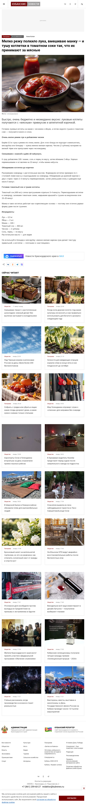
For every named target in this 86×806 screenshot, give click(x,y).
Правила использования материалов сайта (73, 761)
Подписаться (16, 256)
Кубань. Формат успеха (53, 765)
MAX (61, 256)
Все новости (6, 743)
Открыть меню (4, 4)
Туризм (26, 754)
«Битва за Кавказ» (51, 746)
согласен (71, 798)
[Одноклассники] (12, 264)
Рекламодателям (72, 755)
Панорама (6, 36)
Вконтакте (65, 4)
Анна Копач (30, 36)
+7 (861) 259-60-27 (31, 786)
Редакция (69, 752)
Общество (5, 746)
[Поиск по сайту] (82, 4)
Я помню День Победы (74, 743)
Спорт (4, 761)
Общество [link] (7, 306)
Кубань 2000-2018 (51, 761)
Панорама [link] (50, 306)
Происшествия (7, 757)
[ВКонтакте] (8, 264)
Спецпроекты (49, 757)
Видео (25, 750)
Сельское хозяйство (30, 757)
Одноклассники (70, 4)
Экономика (6, 754)
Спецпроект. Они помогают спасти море (74, 747)
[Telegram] (17, 264)
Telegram (75, 4)
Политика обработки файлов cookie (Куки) (74, 767)
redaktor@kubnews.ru (53, 786)
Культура (26, 743)
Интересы (27, 761)
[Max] (22, 264)
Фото (25, 746)
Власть (4, 750)
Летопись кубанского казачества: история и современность (52, 752)
